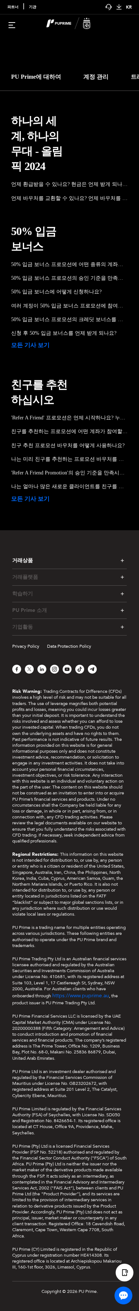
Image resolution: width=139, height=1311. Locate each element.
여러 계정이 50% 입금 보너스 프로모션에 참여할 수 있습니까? (69, 306)
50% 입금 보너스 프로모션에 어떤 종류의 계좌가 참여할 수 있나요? (69, 264)
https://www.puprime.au (80, 995)
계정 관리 (96, 77)
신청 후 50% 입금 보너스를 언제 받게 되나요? (63, 333)
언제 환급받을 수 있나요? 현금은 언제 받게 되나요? (69, 184)
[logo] (74, 24)
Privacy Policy (25, 646)
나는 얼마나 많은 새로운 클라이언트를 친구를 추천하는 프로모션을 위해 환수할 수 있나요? (69, 486)
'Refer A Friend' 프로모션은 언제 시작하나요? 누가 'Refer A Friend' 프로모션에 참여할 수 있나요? (69, 417)
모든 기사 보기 (30, 345)
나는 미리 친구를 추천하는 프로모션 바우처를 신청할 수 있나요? (69, 459)
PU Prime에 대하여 (36, 77)
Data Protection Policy (69, 646)
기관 (32, 7)
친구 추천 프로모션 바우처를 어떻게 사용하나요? (68, 445)
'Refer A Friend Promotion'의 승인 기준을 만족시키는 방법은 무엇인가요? (69, 473)
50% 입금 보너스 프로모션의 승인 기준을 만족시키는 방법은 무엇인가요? (69, 278)
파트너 (13, 7)
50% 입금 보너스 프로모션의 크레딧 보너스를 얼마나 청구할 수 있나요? (69, 319)
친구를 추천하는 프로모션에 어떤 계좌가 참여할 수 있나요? (69, 431)
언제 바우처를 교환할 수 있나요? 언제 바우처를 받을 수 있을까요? (69, 198)
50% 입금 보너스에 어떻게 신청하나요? (56, 291)
